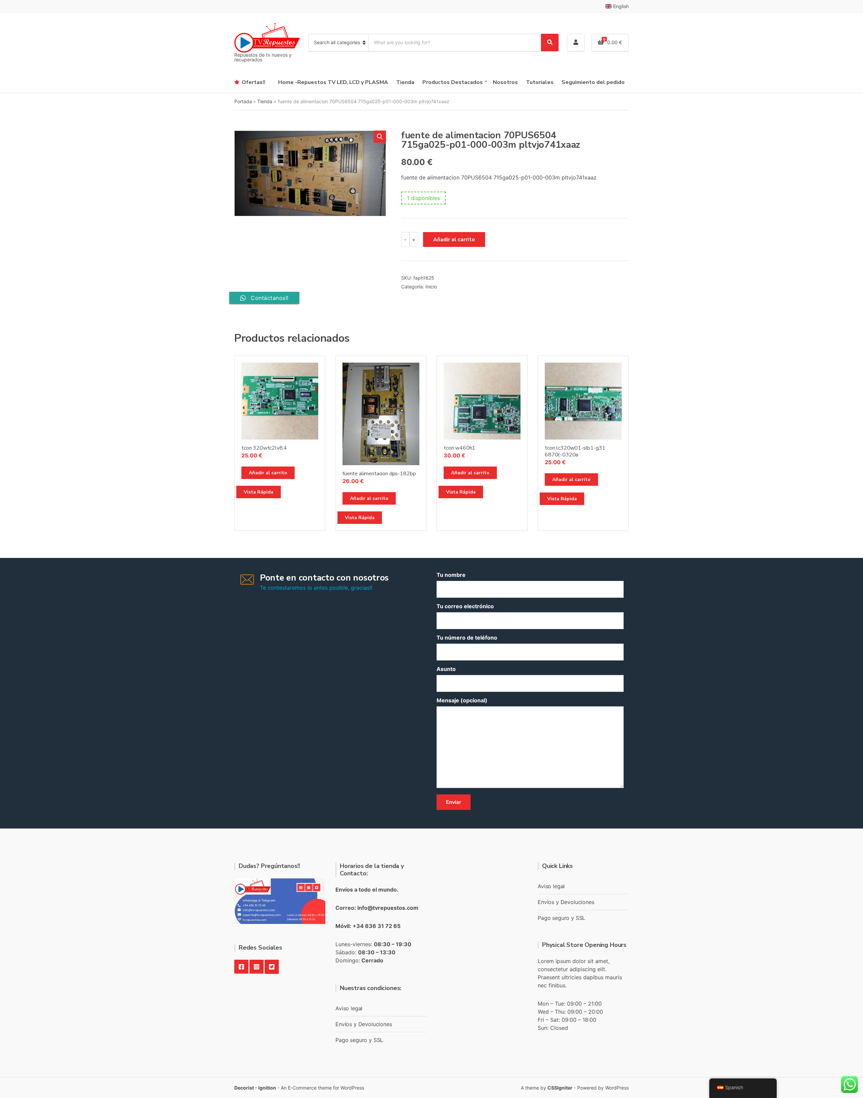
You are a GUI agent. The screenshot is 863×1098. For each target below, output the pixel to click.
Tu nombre (451, 574)
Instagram (256, 967)
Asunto (446, 669)
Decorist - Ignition (255, 1088)
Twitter (272, 967)
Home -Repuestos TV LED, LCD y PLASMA (333, 82)
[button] (380, 137)
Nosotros (505, 82)
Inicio (431, 286)
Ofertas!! (253, 82)
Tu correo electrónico (465, 606)
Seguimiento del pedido (593, 82)
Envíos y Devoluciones (363, 1024)
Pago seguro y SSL (359, 1040)
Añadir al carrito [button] (268, 473)
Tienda (405, 82)
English (621, 6)
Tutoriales (540, 82)
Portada (243, 101)
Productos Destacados (452, 82)
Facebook (241, 967)
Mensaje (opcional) (462, 700)
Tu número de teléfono (467, 637)
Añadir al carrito (454, 239)
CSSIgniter (559, 1088)
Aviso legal (348, 1008)
